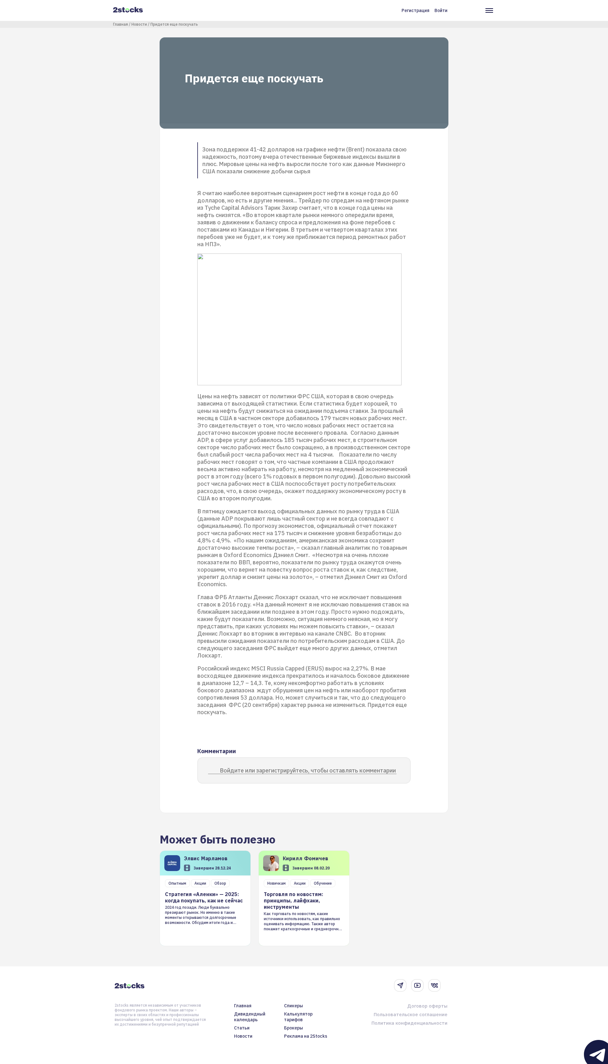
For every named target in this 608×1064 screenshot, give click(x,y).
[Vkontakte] (434, 985)
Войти (440, 10)
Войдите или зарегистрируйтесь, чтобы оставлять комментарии (308, 770)
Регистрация (415, 10)
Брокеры (293, 1028)
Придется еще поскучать (174, 24)
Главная (120, 24)
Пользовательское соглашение (410, 1014)
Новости (139, 24)
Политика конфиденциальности (409, 1023)
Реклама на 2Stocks (305, 1036)
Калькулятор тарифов (298, 1016)
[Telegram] (400, 985)
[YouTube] (417, 985)
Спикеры (293, 1006)
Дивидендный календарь (249, 1016)
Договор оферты (427, 1006)
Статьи (242, 1028)
